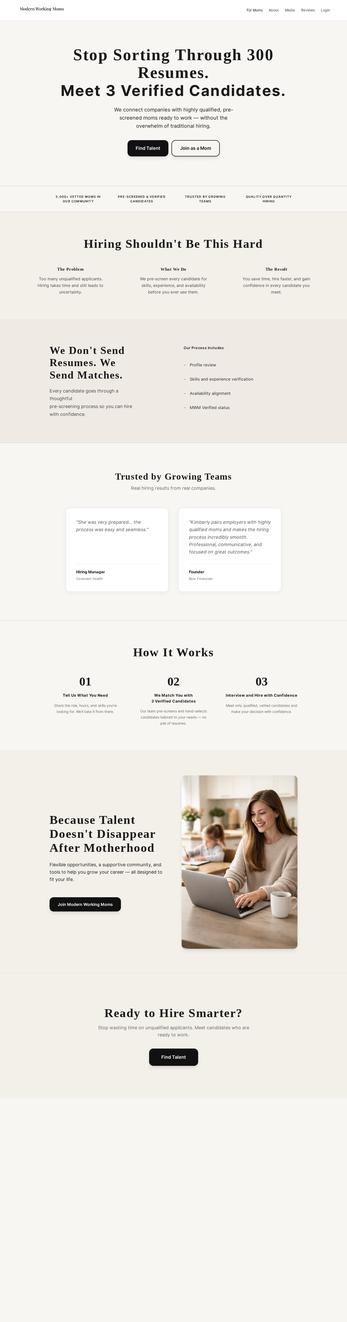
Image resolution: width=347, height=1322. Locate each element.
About (274, 10)
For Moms (255, 10)
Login (325, 10)
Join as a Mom (195, 148)
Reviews (308, 10)
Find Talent (148, 148)
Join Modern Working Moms (85, 904)
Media (290, 10)
